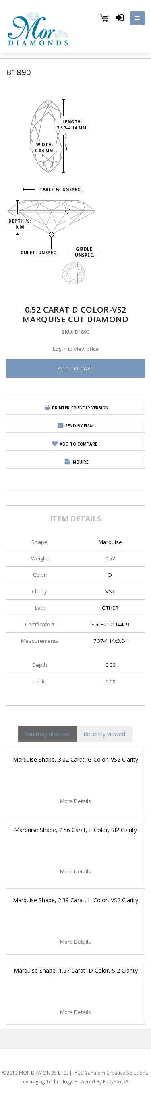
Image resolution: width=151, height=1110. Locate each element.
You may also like (47, 734)
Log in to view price (76, 348)
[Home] (38, 27)
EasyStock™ (115, 1063)
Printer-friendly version (80, 408)
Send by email (80, 426)
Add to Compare (78, 444)
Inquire (80, 462)
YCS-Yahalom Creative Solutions (113, 1054)
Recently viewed (104, 734)
